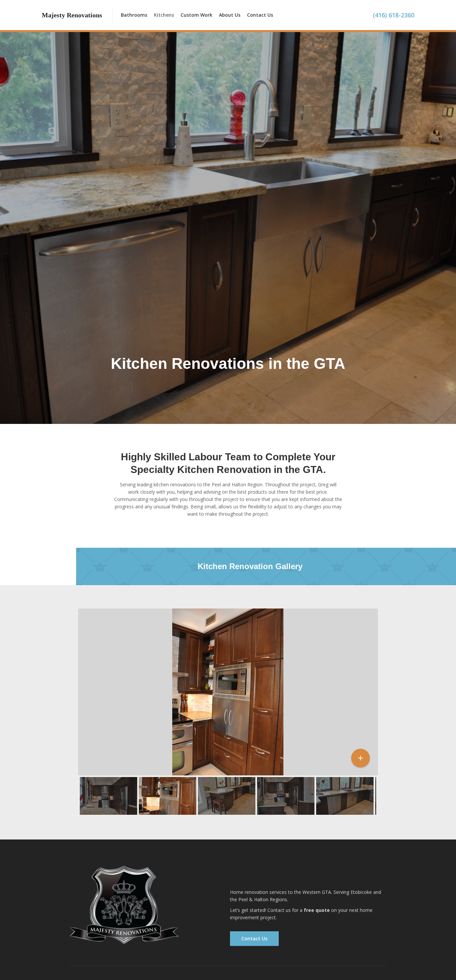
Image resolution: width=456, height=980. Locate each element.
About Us (229, 15)
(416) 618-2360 (393, 15)
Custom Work (196, 15)
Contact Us (260, 15)
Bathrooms (134, 15)
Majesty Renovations (269, 878)
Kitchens (164, 15)
